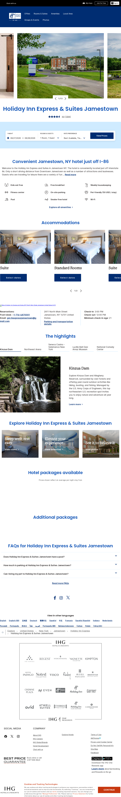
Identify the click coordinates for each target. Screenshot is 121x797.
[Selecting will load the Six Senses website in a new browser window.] (29, 658)
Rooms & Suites (41, 13)
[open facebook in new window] (53, 598)
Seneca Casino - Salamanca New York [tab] (56, 347)
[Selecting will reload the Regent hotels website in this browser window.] (45, 658)
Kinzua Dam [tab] (6, 349)
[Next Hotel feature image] (65, 98)
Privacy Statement (79, 793)
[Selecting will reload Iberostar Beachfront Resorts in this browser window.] (93, 674)
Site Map (94, 749)
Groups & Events (31, 20)
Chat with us (38, 749)
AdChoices (95, 738)
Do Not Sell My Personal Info (102, 746)
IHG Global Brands (40, 742)
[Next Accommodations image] (81, 290)
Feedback (95, 753)
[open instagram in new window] (60, 598)
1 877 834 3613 (33, 760)
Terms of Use (96, 735)
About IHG (37, 735)
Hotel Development (41, 746)
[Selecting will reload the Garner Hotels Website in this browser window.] (91, 690)
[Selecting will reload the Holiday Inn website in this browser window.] (76, 690)
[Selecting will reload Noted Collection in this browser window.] (41, 674)
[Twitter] (12, 736)
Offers (27, 13)
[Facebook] (6, 736)
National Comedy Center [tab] (105, 348)
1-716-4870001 (22, 315)
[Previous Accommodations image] (71, 290)
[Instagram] (18, 736)
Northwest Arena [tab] (32, 349)
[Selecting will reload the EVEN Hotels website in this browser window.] (45, 690)
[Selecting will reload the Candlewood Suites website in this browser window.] (91, 706)
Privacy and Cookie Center (101, 742)
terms (54, 791)
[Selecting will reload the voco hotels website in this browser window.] (54, 674)
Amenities (55, 13)
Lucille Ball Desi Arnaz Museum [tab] (80, 348)
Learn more (75, 404)
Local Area (68, 13)
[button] (114, 3)
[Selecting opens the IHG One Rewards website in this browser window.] (60, 719)
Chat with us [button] (11, 3)
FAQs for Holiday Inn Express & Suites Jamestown (60, 546)
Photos (46, 20)
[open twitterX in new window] (67, 598)
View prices (101, 136)
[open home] (3, 632)
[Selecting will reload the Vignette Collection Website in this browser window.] (76, 658)
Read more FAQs (60, 583)
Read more (70, 174)
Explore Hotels (68, 735)
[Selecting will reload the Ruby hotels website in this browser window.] (67, 674)
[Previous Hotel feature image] (56, 98)
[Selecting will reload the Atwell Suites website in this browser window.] (45, 706)
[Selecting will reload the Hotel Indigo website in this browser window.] (28, 674)
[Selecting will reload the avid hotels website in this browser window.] (29, 706)
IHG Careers (38, 739)
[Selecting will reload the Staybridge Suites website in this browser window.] (60, 706)
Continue (109, 790)
